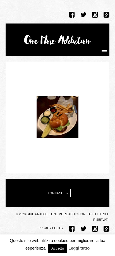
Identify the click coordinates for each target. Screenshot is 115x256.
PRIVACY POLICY (51, 228)
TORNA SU (56, 193)
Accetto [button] (57, 248)
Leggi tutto (79, 248)
